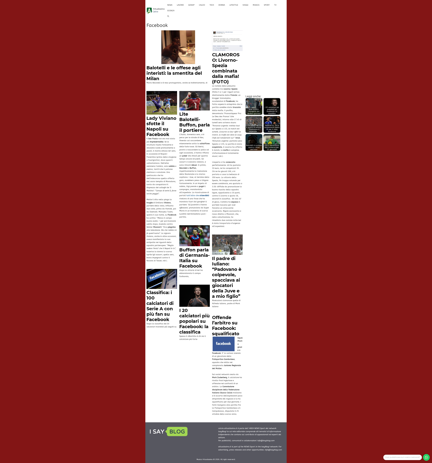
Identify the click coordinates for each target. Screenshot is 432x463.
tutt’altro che (197, 195)
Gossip (191, 5)
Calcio (202, 5)
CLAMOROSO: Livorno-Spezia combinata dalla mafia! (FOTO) (226, 68)
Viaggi (245, 5)
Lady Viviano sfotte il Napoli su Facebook (161, 126)
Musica (256, 5)
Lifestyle (234, 5)
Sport (267, 5)
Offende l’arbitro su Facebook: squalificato (225, 325)
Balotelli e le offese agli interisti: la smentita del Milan (174, 73)
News (169, 5)
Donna (221, 5)
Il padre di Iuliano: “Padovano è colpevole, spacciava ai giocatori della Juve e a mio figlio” (226, 277)
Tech (211, 5)
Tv (275, 5)
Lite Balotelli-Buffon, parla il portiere (194, 122)
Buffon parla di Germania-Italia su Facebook (194, 258)
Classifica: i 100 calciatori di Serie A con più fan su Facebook (160, 306)
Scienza (170, 11)
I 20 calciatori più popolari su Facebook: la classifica (194, 321)
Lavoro (180, 5)
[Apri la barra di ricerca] (168, 16)
